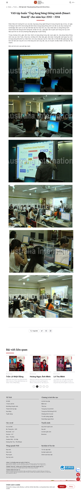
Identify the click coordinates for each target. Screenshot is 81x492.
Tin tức (15, 7)
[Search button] (70, 2)
